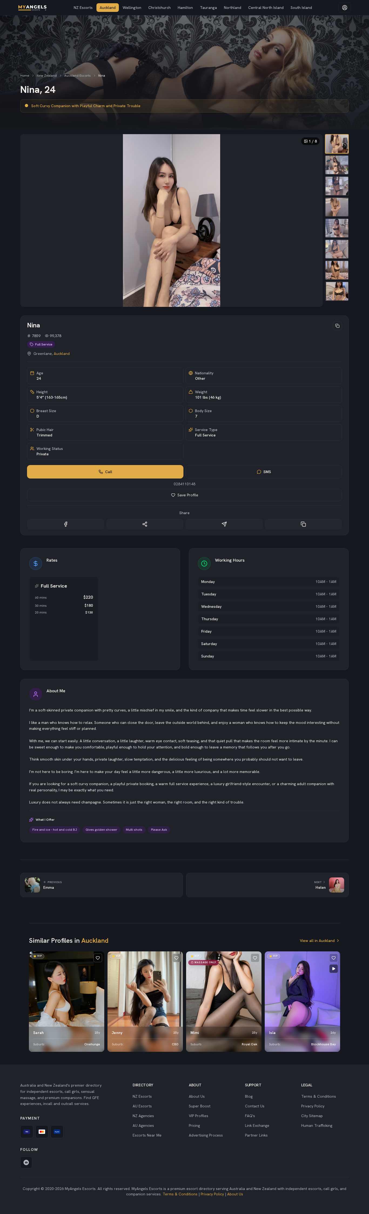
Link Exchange (257, 1125)
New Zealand (47, 75)
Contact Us (254, 1106)
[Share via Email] (224, 524)
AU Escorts (142, 1106)
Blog (249, 1096)
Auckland (108, 7)
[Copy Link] (303, 524)
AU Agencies (143, 1125)
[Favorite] (97, 958)
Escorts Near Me (147, 1135)
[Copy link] (337, 325)
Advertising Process (206, 1135)
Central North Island (266, 7)
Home (24, 75)
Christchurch (159, 7)
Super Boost (199, 1106)
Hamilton (185, 7)
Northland (232, 7)
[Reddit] (26, 1162)
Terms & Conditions (318, 1096)
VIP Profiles (198, 1115)
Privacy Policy (312, 1106)
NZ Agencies (143, 1115)
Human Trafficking (316, 1125)
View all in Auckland (317, 940)
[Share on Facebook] (65, 524)
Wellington (132, 7)
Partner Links (256, 1135)
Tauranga (208, 7)
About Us (197, 1096)
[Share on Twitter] (145, 524)
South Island (301, 7)
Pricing (194, 1125)
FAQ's (250, 1115)
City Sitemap (312, 1115)
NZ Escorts (83, 7)
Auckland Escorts (77, 75)
